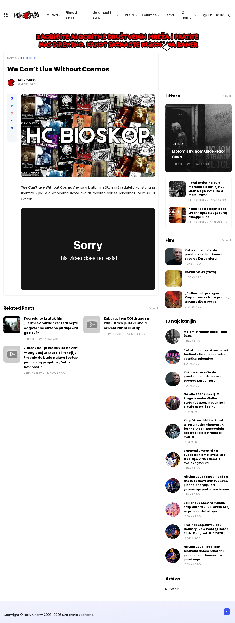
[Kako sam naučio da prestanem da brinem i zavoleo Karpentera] (173, 256)
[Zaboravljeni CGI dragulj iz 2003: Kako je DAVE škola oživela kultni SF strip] (91, 324)
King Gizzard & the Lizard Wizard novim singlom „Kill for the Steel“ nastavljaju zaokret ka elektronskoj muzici (205, 428)
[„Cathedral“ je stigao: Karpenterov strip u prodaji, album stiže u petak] (173, 299)
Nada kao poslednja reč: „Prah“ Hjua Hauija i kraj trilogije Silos (207, 213)
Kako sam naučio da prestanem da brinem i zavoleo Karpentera (203, 254)
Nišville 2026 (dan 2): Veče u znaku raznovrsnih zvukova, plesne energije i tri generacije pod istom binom (206, 483)
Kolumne (149, 15)
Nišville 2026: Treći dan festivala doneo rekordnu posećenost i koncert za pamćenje (204, 553)
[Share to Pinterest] (12, 113)
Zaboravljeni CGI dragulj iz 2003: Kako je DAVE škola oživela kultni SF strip (127, 323)
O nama (187, 15)
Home (12, 58)
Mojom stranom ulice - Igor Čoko (198, 154)
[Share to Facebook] (12, 98)
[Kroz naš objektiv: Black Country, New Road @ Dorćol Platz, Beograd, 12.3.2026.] (172, 531)
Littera (128, 15)
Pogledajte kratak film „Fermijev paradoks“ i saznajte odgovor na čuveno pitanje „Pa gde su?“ (51, 325)
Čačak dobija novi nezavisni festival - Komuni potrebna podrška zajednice (206, 354)
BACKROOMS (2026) (200, 272)
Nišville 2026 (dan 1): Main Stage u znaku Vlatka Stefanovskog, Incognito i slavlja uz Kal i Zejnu (204, 400)
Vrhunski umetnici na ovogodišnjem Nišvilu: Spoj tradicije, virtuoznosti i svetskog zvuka (205, 457)
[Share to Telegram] (12, 127)
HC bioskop (28, 58)
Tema (169, 15)
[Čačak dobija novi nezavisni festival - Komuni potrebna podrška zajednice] (172, 357)
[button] (12, 136)
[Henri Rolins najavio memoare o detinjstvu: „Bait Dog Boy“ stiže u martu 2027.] (177, 189)
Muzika (52, 15)
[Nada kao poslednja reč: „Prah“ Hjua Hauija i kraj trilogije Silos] (177, 215)
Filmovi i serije (72, 15)
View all (154, 308)
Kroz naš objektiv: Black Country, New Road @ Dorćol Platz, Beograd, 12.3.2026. (206, 529)
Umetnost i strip (102, 15)
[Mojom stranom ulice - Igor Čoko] (172, 336)
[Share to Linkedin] (12, 120)
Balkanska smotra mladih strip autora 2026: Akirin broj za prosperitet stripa (206, 507)
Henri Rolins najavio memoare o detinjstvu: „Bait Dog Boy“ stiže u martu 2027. (206, 189)
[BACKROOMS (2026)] (173, 278)
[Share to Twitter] (12, 105)
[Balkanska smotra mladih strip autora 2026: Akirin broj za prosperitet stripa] (172, 509)
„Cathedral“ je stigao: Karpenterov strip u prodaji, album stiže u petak (207, 297)
